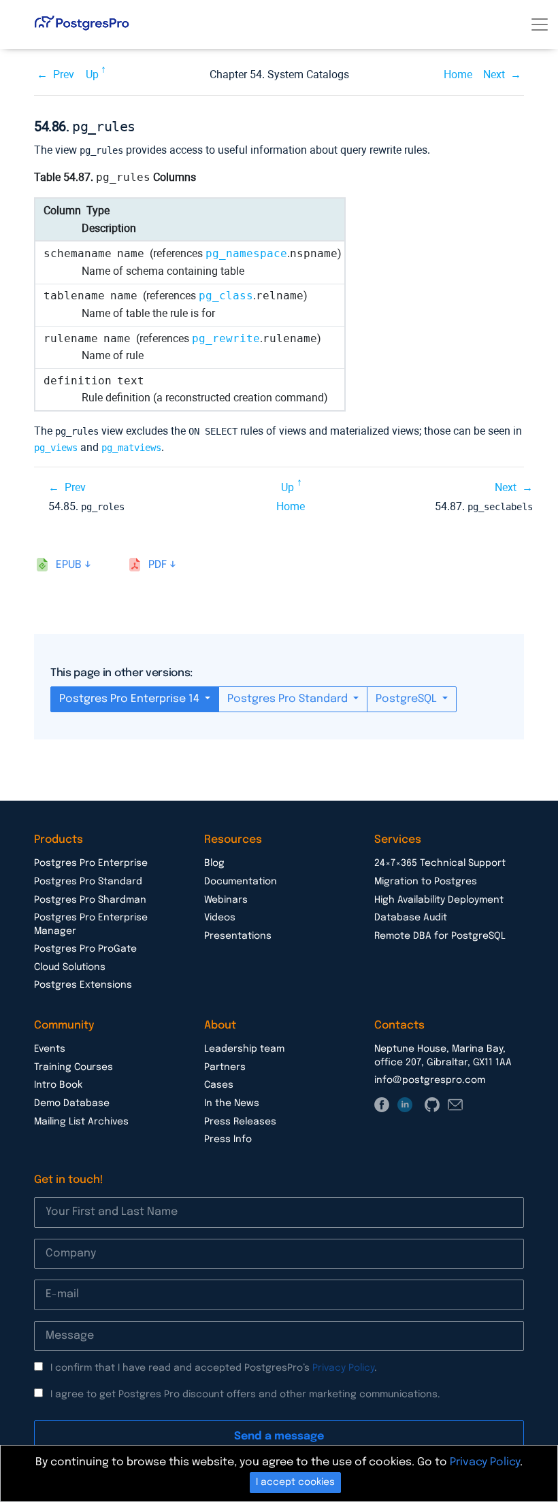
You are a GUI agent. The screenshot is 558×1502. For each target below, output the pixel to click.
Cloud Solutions (69, 967)
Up (92, 74)
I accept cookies (295, 1482)
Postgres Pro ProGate (85, 949)
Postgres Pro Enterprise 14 (130, 699)
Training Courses (73, 1067)
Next (494, 74)
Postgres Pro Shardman (90, 900)
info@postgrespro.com (429, 1080)
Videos (219, 917)
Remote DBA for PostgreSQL (440, 936)
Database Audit (410, 917)
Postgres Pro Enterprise (91, 863)
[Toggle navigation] (539, 24)
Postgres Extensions (83, 985)
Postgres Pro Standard (288, 699)
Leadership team (244, 1049)
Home (458, 74)
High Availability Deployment (439, 900)
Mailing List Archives (81, 1121)
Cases (218, 1085)
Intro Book (58, 1085)
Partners (225, 1067)
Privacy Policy (343, 1368)
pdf (157, 565)
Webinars (226, 900)
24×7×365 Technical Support (440, 863)
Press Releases (240, 1121)
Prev (63, 74)
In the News (231, 1103)
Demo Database (72, 1103)
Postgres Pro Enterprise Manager (91, 924)
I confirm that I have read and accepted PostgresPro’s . (213, 1368)
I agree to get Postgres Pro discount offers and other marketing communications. (245, 1394)
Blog (214, 863)
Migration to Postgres (425, 881)
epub (69, 565)
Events (49, 1049)
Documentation (240, 881)
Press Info (228, 1139)
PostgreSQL (408, 699)
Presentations (238, 936)
